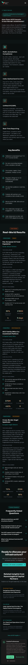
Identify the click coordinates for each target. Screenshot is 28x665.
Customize (12, 660)
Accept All (10, 657)
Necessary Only (20, 657)
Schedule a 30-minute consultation (13, 564)
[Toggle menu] (25, 3)
